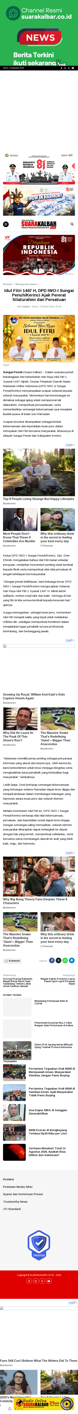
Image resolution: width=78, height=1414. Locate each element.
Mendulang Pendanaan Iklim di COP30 (51, 1002)
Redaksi (8, 1179)
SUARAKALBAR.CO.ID (42, 1275)
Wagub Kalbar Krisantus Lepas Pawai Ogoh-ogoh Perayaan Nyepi (58, 981)
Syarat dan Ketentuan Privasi (23, 1194)
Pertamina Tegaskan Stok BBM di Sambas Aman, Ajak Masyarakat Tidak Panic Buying (52, 1092)
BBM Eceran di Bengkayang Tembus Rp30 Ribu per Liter (48, 1131)
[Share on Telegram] (72, 960)
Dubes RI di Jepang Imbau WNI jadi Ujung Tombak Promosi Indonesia (53, 1045)
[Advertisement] (39, 111)
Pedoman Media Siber (18, 1186)
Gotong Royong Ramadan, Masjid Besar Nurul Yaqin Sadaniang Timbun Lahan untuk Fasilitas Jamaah (18, 983)
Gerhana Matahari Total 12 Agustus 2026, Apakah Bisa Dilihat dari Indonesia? (47, 1152)
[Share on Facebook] (52, 960)
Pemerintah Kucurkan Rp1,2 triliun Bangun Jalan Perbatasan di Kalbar (53, 1024)
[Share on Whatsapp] (65, 960)
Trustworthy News (15, 1201)
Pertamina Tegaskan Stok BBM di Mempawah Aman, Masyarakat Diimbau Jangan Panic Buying (52, 1072)
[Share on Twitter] (58, 960)
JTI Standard (12, 1209)
